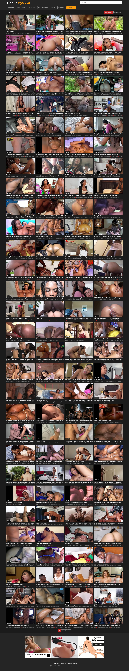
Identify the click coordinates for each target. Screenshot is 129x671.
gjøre (95, 94)
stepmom (12, 238)
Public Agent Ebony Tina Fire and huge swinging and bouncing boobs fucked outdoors (20, 482)
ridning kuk (53, 74)
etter (109, 483)
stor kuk (40, 53)
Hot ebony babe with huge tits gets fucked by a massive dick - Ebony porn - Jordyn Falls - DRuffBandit (20, 400)
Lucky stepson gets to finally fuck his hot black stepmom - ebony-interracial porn (79, 298)
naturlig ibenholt (88, 524)
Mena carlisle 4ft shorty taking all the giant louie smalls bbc (79, 584)
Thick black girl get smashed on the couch (48, 605)
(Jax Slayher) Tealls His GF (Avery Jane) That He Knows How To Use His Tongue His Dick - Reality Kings (20, 461)
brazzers (114, 606)
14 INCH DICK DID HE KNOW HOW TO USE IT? (18, 625)
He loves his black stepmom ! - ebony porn (18, 236)
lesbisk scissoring (71, 279)
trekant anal (76, 402)
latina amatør (19, 94)
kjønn (96, 33)
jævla (66, 443)
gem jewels (108, 545)
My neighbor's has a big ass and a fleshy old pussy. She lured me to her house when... (50, 584)
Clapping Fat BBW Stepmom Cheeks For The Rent (50, 359)
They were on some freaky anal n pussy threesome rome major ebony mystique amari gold (20, 379)
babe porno (14, 135)
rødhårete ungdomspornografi (34, 115)
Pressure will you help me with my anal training (107, 441)
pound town (60, 320)
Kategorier (61, 7)
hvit (37, 320)
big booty (108, 299)
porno (25, 238)
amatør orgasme (22, 524)
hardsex (117, 176)
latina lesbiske (74, 156)
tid (7, 422)
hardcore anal (78, 545)
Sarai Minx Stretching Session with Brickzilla (77, 236)
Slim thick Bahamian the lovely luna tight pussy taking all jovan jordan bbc (79, 482)
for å (101, 340)
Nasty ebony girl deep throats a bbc (46, 502)
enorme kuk (46, 33)
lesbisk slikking (69, 504)
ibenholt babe (74, 320)
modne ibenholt (109, 33)
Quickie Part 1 (69, 216)
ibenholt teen (60, 74)
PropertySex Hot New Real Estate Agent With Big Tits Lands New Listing (79, 195)
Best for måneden (43, 7)
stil (60, 422)
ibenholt (67, 33)
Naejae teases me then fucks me (45, 339)
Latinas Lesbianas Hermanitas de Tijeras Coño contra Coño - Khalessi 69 (79, 277)
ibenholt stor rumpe (62, 115)
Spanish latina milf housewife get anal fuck (106, 72)
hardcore (52, 53)
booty (104, 299)
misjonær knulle (79, 524)
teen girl (22, 545)
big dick (24, 463)
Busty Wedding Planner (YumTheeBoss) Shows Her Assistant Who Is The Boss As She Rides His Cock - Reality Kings (108, 113)
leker (16, 504)
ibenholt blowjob (54, 33)
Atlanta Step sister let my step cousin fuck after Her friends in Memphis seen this (108, 482)
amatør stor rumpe (79, 217)
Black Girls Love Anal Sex (72, 543)
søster (96, 483)
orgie (66, 115)
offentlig (81, 94)
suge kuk (46, 74)
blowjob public (49, 176)
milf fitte (41, 545)
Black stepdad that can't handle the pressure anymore (50, 134)
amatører (114, 74)
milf (71, 33)
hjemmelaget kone (111, 381)
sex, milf (82, 74)
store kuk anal (114, 361)
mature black (29, 565)
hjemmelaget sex (25, 361)
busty (122, 238)
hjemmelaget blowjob (60, 402)
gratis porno (114, 279)
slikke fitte (100, 217)
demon (38, 238)
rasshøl (102, 504)
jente (37, 258)
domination (83, 53)
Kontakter (69, 663)
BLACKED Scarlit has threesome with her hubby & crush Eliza (20, 605)
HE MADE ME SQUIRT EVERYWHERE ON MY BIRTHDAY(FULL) (50, 154)
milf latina (102, 381)
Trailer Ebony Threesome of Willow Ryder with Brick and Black (50, 216)
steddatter (39, 197)
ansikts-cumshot (75, 606)
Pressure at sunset (41, 400)
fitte (68, 156)
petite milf (44, 156)
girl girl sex (18, 53)
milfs (17, 258)
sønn (95, 238)
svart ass (41, 74)
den (9, 176)
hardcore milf (72, 115)
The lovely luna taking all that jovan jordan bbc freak (108, 318)
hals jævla (23, 443)
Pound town (39, 318)
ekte (19, 74)
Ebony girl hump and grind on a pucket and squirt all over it (50, 257)
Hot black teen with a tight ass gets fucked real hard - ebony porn (20, 72)
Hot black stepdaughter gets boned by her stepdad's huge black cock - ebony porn (108, 277)
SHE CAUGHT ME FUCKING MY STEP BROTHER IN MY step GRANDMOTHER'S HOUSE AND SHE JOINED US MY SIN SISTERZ (50, 113)
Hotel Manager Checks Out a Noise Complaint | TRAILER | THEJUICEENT (79, 318)
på (7, 381)
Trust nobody (98, 379)
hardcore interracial (103, 422)
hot (37, 565)
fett (45, 545)
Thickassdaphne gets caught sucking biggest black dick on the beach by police (20, 216)
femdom (89, 422)
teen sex (31, 53)
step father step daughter (44, 422)
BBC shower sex (40, 441)
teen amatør (42, 115)
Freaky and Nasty (70, 605)
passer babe (21, 135)
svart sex (12, 53)
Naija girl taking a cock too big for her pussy (19, 543)
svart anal (113, 340)
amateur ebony (20, 381)
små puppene (27, 33)
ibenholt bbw (54, 422)
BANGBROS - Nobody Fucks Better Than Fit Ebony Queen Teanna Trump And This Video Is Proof (108, 523)
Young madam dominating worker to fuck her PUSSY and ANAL (108, 339)
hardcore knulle (16, 443)
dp (46, 463)
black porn (46, 53)
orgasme (8, 504)
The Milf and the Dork (12, 175)
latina (95, 74)
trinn (66, 94)
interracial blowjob (103, 135)
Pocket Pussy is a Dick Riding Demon (46, 72)
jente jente (120, 340)
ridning (99, 176)
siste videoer (117, 12)
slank (66, 483)
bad (9, 586)
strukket (70, 627)
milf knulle (101, 74)
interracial (100, 156)
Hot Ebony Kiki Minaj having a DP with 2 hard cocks (50, 461)
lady (17, 176)
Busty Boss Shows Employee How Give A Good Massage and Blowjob (108, 584)
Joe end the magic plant (101, 564)
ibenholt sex (25, 53)
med (66, 238)
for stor (12, 545)
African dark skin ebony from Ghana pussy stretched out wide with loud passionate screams (79, 625)
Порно (11, 3)
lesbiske (8, 361)
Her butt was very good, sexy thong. (104, 400)
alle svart (73, 483)
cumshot (67, 197)
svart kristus (100, 627)
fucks (19, 197)
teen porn (11, 33)
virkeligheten (34, 94)
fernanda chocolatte (12, 197)
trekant (119, 381)
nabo (37, 586)
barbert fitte (117, 115)
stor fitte (16, 545)
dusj (105, 586)
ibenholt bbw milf (75, 74)
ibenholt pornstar (119, 33)
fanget (8, 217)
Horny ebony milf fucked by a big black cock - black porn (79, 72)
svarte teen (54, 94)
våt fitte (117, 217)
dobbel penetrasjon (52, 463)
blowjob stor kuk (59, 524)
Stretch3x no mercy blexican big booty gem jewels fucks (108, 543)
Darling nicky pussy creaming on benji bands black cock (50, 625)
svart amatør (101, 94)
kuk (118, 53)
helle (73, 238)
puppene (38, 156)
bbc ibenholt (9, 320)
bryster (114, 565)
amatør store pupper (33, 524)
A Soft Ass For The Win (71, 134)
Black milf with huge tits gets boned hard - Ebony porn (50, 52)
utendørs (70, 94)
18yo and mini (10, 31)
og (7, 33)
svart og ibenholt (84, 606)
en (44, 94)
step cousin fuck (102, 483)
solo (23, 504)
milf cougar (111, 135)
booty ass (25, 320)
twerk (91, 135)
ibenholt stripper (121, 483)
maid (37, 483)
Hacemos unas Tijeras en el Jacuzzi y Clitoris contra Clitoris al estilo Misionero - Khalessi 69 (79, 154)
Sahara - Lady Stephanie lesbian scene (76, 502)
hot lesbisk (106, 217)
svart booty (25, 197)
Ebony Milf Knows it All (42, 523)
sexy (7, 94)
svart (37, 33)
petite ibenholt (91, 33)
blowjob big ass (16, 299)
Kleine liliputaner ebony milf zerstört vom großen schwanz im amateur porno (79, 31)
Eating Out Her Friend (100, 216)
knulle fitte (27, 545)
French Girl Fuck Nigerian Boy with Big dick (77, 257)
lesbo (78, 279)
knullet (96, 258)
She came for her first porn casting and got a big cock (50, 93)
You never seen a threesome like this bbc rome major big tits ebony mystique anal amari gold (108, 359)
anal (66, 402)
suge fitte (112, 217)
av (36, 217)
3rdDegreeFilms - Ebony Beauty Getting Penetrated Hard (79, 523)
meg (47, 586)
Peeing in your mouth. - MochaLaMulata (76, 52)
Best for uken (31, 7)
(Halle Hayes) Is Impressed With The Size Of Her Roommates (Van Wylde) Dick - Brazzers (108, 605)
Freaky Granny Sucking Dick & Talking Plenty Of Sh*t (20, 564)
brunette (96, 115)
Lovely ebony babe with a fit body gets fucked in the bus (20, 134)
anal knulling (107, 74)
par (66, 340)
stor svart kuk (90, 463)
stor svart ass (83, 135)
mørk (66, 627)
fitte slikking (110, 115)
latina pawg (12, 258)
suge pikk (70, 176)
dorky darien (22, 176)
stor (74, 176)
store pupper (58, 53)
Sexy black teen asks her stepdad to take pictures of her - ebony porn (108, 52)
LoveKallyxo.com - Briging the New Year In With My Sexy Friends (108, 625)
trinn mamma (80, 176)
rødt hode (22, 258)
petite (21, 33)
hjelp (95, 443)
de (65, 279)
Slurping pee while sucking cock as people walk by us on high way (50, 175)
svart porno (29, 135)
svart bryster (50, 135)
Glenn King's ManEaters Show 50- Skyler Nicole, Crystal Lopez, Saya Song (79, 420)
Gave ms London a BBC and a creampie (105, 195)
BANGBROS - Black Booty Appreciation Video (107, 154)
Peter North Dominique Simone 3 (103, 420)
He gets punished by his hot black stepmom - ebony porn (50, 564)
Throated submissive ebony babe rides (17, 154)
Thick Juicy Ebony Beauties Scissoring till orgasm (20, 523)
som (40, 176)
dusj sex (38, 443)
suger (47, 115)
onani (19, 504)
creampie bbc (41, 217)
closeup (90, 156)
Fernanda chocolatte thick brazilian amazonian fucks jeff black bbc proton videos (20, 195)
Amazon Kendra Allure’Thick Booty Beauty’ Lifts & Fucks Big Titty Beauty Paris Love (20, 359)
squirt (70, 53)
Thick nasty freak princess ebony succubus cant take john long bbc (108, 461)
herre (46, 299)
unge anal (97, 340)
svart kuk (16, 33)
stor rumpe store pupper (33, 463)
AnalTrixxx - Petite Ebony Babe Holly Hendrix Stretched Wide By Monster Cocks (79, 400)
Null (66, 156)
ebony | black (76, 53)
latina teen (12, 115)
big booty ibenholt (30, 258)
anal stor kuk (11, 422)
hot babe (78, 197)
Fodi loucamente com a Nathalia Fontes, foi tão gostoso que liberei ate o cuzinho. (20, 113)
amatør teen (22, 115)
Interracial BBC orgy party (72, 113)
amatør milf (57, 156)
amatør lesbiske (83, 156)
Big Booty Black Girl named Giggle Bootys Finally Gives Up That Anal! (79, 379)
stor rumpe (87, 94)
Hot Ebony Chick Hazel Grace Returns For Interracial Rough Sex (20, 441)
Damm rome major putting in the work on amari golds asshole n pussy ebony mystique (108, 502)
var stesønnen (69, 299)
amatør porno (76, 33)
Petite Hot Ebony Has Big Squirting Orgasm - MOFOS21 (20, 298)
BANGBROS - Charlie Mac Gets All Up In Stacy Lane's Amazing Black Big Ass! (108, 298)
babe (95, 606)
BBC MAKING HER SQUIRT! (43, 543)
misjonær (112, 176)
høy (43, 176)
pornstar (107, 94)
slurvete (58, 504)
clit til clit (82, 279)
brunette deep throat (23, 606)
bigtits (121, 422)
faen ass (90, 402)
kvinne (41, 33)
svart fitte (12, 94)
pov (105, 402)
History (53, 7)
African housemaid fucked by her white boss (107, 257)
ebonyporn (121, 279)
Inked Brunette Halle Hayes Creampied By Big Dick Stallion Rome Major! (79, 359)
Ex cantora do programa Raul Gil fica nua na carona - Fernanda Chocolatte (108, 93)
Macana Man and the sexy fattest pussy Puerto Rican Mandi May (20, 93)
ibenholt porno (107, 53)
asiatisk (24, 627)
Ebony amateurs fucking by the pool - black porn (20, 277)
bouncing (11, 483)
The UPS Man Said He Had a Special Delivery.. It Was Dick (50, 379)
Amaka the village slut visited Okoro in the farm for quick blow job (108, 31)
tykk (59, 361)
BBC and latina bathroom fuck (14, 584)
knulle (37, 299)
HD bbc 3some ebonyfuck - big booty (16, 318)
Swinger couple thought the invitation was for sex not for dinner (79, 339)
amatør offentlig (115, 94)
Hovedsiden (11, 7)
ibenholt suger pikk (51, 443)
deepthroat (28, 156)
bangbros (100, 524)
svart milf (83, 33)
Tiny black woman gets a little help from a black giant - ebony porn (50, 31)
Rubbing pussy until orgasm (14, 502)
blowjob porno (55, 238)
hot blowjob (44, 524)
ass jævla (25, 279)
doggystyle (102, 33)
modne (117, 135)
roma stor (97, 504)
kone (118, 74)
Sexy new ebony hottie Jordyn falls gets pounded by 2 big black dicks (50, 277)
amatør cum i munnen (58, 217)
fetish (33, 156)
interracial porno (57, 565)
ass (16, 74)
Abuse (75, 663)
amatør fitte (26, 94)
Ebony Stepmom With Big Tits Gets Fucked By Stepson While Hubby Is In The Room (108, 134)
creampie (117, 238)
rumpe (96, 402)
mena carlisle (68, 586)
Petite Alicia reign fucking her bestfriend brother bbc (79, 441)
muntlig (114, 53)
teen (37, 74)
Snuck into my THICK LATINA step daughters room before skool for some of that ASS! (50, 420)
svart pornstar (44, 238)
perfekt (105, 524)
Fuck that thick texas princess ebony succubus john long (50, 298)
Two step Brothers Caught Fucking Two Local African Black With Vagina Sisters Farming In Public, (79, 93)
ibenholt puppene (80, 238)
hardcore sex (77, 381)
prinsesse (42, 299)
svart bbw (70, 217)
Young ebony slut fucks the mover (74, 461)
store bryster (102, 565)
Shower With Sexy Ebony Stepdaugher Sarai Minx (108, 175)
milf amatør (50, 156)
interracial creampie (109, 238)
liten (85, 176)
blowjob (8, 463)
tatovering (85, 361)
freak (98, 320)
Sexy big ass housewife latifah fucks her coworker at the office (79, 564)
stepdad (38, 135)
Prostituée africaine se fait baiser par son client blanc (108, 236)
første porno (39, 94)
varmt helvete (77, 299)
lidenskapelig (77, 627)
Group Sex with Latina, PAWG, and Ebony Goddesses (20, 257)
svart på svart (14, 217)
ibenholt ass (103, 115)
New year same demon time (44, 236)
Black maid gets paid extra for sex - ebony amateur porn (50, 482)
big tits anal (106, 361)
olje (42, 361)
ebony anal (46, 320)
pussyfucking (30, 627)
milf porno (76, 340)
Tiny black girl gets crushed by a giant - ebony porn (20, 52)
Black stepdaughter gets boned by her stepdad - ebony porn (50, 195)
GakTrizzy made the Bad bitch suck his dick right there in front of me (79, 175)
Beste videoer (21, 7)
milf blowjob (51, 524)
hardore (28, 586)
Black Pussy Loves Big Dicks (14, 339)
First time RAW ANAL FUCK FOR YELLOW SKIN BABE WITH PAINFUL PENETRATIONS (20, 420)
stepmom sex (91, 299)
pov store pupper (30, 483)
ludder (80, 115)
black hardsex (20, 422)
